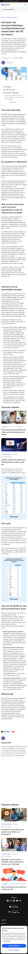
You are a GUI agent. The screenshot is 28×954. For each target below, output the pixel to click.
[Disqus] (14, 780)
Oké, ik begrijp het (14, 946)
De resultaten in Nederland (11, 93)
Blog (2, 17)
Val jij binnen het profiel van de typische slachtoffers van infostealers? (12, 832)
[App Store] (14, 907)
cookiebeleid (7, 941)
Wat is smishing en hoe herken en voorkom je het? (13, 888)
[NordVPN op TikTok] (2, 732)
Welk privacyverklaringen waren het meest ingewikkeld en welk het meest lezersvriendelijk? (14, 97)
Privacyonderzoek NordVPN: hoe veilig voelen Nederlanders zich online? (13, 432)
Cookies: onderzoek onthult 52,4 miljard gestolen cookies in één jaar (13, 462)
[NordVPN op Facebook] (8, 732)
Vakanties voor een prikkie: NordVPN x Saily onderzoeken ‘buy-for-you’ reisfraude (12, 862)
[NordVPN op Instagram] (11, 732)
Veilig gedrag (5, 883)
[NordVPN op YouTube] (13, 732)
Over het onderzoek (9, 89)
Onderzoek (4, 426)
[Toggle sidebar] (25, 5)
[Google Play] (14, 912)
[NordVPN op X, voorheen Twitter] (5, 732)
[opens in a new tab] (8, 901)
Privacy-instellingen (14, 950)
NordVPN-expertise (11, 17)
